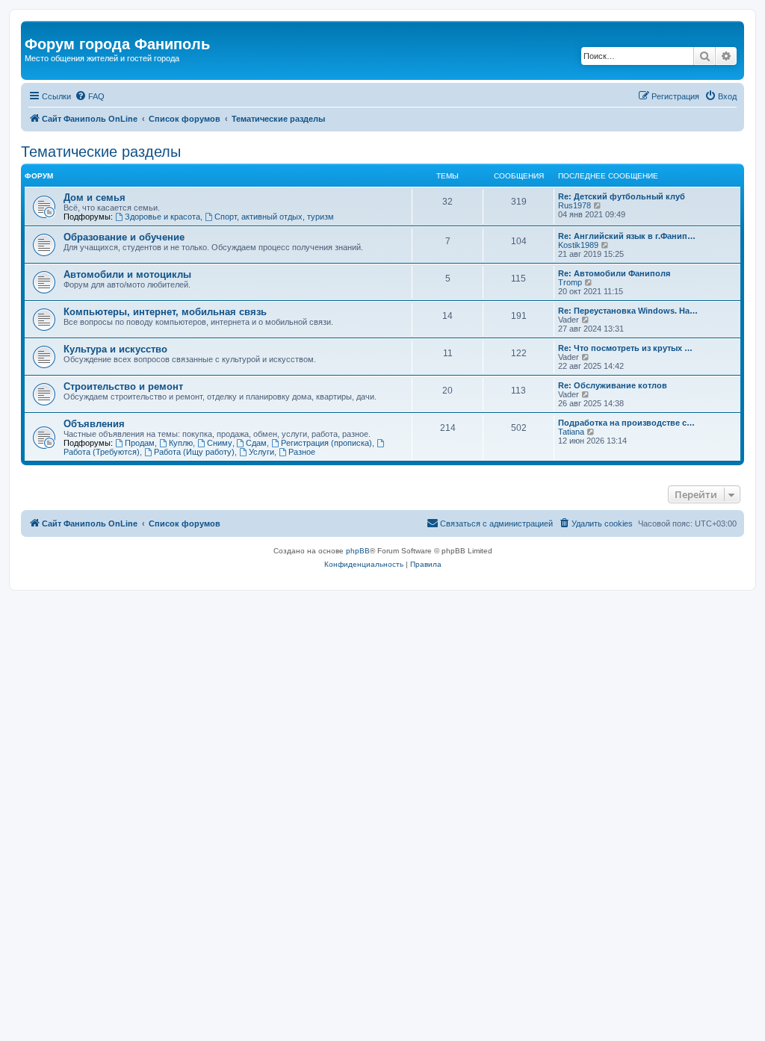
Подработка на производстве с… (626, 422)
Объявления (94, 423)
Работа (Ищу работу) (194, 451)
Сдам (256, 442)
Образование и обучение (124, 237)
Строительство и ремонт (123, 386)
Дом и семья (95, 197)
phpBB (358, 551)
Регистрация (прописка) (326, 442)
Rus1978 (574, 205)
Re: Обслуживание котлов (612, 385)
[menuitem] (90, 96)
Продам (140, 442)
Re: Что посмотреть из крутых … (625, 348)
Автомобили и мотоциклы (127, 274)
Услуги (261, 451)
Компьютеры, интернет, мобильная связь (165, 311)
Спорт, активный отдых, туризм (274, 216)
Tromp (570, 282)
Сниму (219, 442)
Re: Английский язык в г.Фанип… (627, 235)
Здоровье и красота (162, 216)
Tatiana (571, 431)
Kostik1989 (578, 244)
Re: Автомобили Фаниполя (614, 273)
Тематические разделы (101, 151)
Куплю (181, 442)
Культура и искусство (115, 349)
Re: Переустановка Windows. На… (628, 310)
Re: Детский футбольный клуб (621, 196)
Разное (301, 451)
